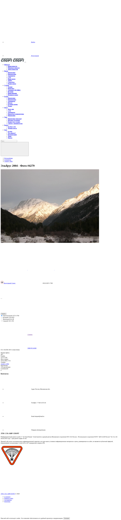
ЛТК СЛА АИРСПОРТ (8, 494)
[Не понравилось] (14, 312)
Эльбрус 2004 (5, 364)
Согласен (66, 518)
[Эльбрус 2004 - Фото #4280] (14, 269)
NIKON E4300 (31, 348)
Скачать (3, 313)
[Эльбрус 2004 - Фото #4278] (41, 269)
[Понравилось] (14, 297)
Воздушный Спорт (10, 283)
